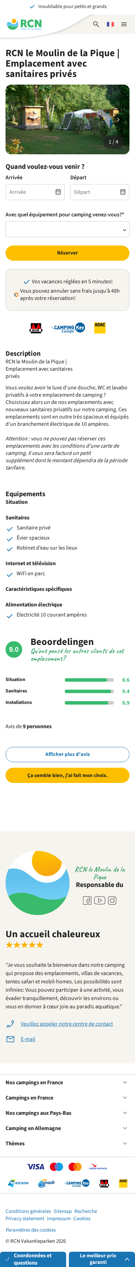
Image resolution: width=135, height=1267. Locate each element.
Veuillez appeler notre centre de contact (67, 1024)
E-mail (28, 1039)
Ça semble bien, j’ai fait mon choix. (67, 775)
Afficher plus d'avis (67, 754)
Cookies (81, 1218)
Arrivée (14, 177)
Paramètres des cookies (31, 1230)
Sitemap (63, 1211)
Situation (15, 679)
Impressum (59, 1218)
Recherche (85, 1211)
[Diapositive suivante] (118, 119)
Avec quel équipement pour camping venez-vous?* (65, 214)
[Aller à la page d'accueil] (24, 24)
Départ (78, 177)
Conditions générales (28, 1211)
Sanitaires (16, 691)
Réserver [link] (67, 253)
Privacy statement (25, 1218)
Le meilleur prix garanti (98, 1259)
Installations (19, 702)
